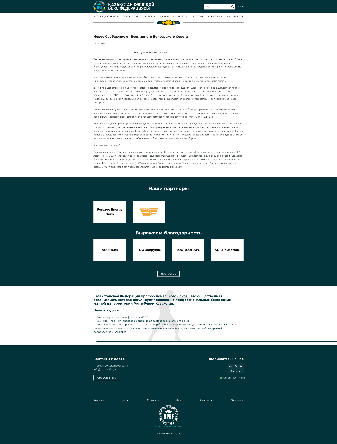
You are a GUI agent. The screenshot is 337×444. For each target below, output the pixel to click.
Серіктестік (153, 400)
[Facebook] (241, 366)
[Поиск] (232, 6)
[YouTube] (230, 366)
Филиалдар (237, 400)
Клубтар (125, 400)
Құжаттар (98, 400)
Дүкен (179, 400)
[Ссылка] (99, 7)
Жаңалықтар (207, 400)
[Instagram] (235, 366)
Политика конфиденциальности (168, 427)
